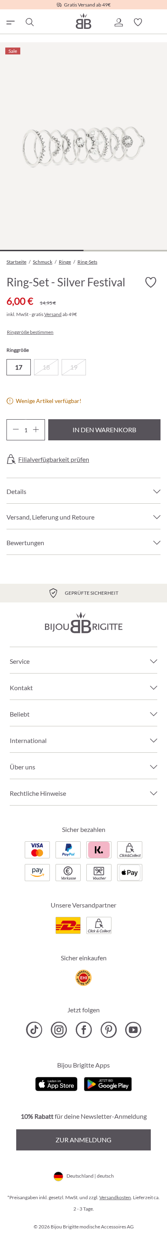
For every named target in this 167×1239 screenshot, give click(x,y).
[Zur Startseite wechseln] (83, 21)
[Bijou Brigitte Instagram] (59, 1030)
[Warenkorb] (157, 22)
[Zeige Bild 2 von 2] (125, 250)
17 (18, 367)
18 (46, 367)
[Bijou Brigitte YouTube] (133, 1030)
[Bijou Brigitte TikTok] (34, 1030)
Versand (53, 314)
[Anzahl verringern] (15, 429)
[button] (118, 22)
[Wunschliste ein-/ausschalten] (151, 282)
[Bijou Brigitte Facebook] (84, 1030)
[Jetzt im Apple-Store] (56, 1083)
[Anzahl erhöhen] (36, 429)
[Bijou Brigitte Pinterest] (108, 1030)
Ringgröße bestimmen (30, 332)
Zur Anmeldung (83, 1140)
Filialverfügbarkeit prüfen (53, 459)
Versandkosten (115, 1197)
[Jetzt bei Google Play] (108, 1083)
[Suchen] (29, 22)
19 (73, 367)
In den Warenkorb (104, 429)
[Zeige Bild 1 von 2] (42, 250)
